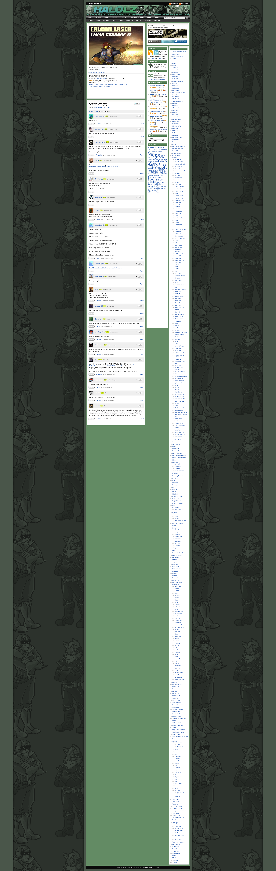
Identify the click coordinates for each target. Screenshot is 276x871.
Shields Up (175, 707)
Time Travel (175, 813)
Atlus (176, 593)
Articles (177, 530)
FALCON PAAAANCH (178, 146)
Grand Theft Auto (179, 260)
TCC (96, 360)
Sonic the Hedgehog (181, 376)
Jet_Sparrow (99, 179)
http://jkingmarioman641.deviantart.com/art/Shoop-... (105, 268)
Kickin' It (174, 487)
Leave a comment (97, 86)
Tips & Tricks (176, 815)
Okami (176, 323)
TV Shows (148, 20)
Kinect (178, 744)
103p (107, 332)
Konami (177, 629)
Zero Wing (178, 439)
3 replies (99, 339)
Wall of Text (175, 851)
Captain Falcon (154, 149)
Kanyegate (175, 485)
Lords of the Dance (177, 496)
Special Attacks (109, 84)
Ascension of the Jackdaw (157, 107)
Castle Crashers (179, 186)
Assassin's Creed (180, 164)
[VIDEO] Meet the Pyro (156, 121)
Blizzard (177, 600)
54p (105, 306)
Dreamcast (178, 756)
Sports (174, 720)
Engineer (157, 157)
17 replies (99, 155)
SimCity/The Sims (180, 371)
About (156, 18)
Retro (174, 689)
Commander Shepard (156, 151)
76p (105, 276)
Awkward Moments (177, 70)
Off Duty (174, 560)
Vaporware (175, 846)
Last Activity (107, 107)
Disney (177, 516)
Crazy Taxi (178, 202)
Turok (176, 421)
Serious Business (177, 705)
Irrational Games (179, 627)
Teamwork (175, 804)
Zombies (174, 862)
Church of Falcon (177, 108)
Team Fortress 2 (179, 401)
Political (174, 575)
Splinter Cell (178, 383)
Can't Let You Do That (178, 92)
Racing (174, 682)
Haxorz (174, 446)
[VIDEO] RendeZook (156, 116)
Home (90, 18)
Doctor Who (178, 826)
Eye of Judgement (180, 238)
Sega (176, 654)
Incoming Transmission (179, 476)
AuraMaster (98, 197)
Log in (157, 867)
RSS (153, 58)
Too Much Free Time (178, 817)
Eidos (176, 609)
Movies (114, 20)
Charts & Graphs (177, 99)
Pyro (150, 177)
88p (105, 345)
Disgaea (177, 222)
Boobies (174, 83)
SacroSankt (98, 319)
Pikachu (161, 170)
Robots (174, 691)
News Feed (174, 3)
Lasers (96, 84)
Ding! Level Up (176, 126)
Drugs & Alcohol (177, 137)
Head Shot (175, 448)
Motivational (176, 507)
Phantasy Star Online (181, 332)
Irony (173, 480)
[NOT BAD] (93, 80)
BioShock (177, 173)
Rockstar (177, 652)
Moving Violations (177, 523)
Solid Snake (160, 182)
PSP (176, 779)
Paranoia (175, 564)
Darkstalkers (178, 211)
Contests (177, 534)
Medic (163, 167)
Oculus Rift (180, 747)
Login (91, 111)
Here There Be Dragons (179, 455)
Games (98, 20)
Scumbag (175, 698)
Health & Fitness (177, 451)
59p (104, 319)
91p (101, 160)
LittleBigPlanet (179, 294)
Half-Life (177, 269)
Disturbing (175, 133)
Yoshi (157, 192)
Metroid (177, 310)
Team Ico (177, 663)
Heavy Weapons (177, 453)
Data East (177, 607)
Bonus (176, 532)
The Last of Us (179, 410)
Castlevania (178, 189)
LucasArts (177, 632)
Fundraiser (178, 539)
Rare (176, 647)
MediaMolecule (179, 636)
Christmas (177, 466)
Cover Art (175, 115)
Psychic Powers (177, 582)
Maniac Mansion (179, 296)
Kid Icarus (177, 278)
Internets (174, 478)
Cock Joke (175, 110)
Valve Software (179, 677)
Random (98, 18)
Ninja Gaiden (178, 321)
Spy (156, 185)
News (121, 20)
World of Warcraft (180, 434)
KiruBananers (99, 345)
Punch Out (178, 350)
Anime (174, 63)
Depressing (175, 124)
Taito (176, 661)
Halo (176, 271)
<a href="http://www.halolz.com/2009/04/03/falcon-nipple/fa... (111, 365)
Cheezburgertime (177, 101)
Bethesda (177, 595)
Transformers (178, 839)
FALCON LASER (98, 76)
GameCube (178, 761)
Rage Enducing (177, 684)
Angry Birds (178, 159)
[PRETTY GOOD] (95, 80)
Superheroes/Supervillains (180, 736)
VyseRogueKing (100, 332)
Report (142, 124)
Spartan (150, 186)
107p (107, 142)
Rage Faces (176, 686)
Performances (176, 569)
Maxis (176, 634)
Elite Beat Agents (179, 236)
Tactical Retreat (176, 799)
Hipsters (174, 460)
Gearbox (177, 616)
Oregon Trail (178, 325)
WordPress (151, 867)
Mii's (173, 505)
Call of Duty (178, 184)
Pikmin (177, 337)
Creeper (151, 153)
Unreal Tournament (180, 425)
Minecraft (177, 312)
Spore (176, 385)
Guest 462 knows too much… (158, 125)
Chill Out (174, 103)
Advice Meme (179, 509)
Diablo (176, 220)
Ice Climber (178, 273)
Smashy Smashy (177, 711)
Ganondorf (156, 159)
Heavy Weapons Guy (157, 163)
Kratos (159, 166)
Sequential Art (176, 702)
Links (149, 18)
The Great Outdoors (178, 806)
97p (105, 380)
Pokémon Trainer (156, 171)
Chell (149, 151)
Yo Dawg (175, 860)
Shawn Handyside (100, 78)
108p (106, 225)
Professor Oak (157, 175)
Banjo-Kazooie (179, 166)
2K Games (178, 586)
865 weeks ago (114, 225)
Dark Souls (178, 209)
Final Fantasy (178, 245)
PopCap (177, 645)
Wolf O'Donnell (154, 191)
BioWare (177, 598)
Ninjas (174, 550)
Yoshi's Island (179, 437)
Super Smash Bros (119, 84)
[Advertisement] (115, 441)
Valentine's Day (179, 471)
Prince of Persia (179, 346)
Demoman (154, 154)
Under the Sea (176, 844)
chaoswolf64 (99, 306)
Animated (175, 61)
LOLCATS (175, 494)
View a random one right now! (156, 79)
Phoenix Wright (179, 334)
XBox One (177, 796)
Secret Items (176, 700)
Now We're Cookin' (177, 555)
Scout (151, 179)
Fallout (177, 243)
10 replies (99, 374)
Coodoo (97, 406)
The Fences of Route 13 (157, 111)
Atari (176, 754)
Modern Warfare (179, 314)
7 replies (99, 354)
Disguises (175, 130)
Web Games (178, 783)
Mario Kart (178, 298)
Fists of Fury (175, 151)
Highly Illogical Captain (179, 458)
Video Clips (157, 20)
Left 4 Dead (178, 291)
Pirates (174, 573)
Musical (174, 526)
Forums (114, 18)
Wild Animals (176, 858)
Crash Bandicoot (179, 200)
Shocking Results (177, 709)
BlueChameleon (100, 116)
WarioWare (178, 430)
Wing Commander (180, 432)
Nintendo (101, 84)
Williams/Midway (179, 679)
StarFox (177, 390)
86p (100, 289)
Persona (177, 330)
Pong (176, 341)
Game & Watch (179, 253)
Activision (177, 591)
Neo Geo (177, 768)
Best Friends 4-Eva (177, 81)
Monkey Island (179, 316)
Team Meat (178, 666)
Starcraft (177, 387)
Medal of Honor (179, 303)
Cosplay (174, 112)
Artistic (90, 20)
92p (107, 116)
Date (95, 107)
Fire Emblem (178, 247)
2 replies (99, 124)
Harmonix (177, 618)
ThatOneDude (99, 276)
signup (97, 111)
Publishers (129, 20)
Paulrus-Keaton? (100, 142)
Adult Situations (177, 54)
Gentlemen (175, 442)
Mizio (99, 69)
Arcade (177, 752)
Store (106, 18)
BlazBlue (177, 175)
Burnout (177, 182)
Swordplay (175, 739)
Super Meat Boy (179, 396)
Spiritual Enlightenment (179, 718)
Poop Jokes (175, 578)
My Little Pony (179, 830)
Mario (155, 167)
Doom (176, 227)
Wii (127, 84)
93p (102, 405)
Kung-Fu (174, 489)
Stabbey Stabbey (177, 723)
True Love (175, 820)
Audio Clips (175, 67)
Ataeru (97, 160)
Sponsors (177, 548)
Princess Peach (154, 173)
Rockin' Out (175, 693)
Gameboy (177, 758)
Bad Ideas (175, 77)
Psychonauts (178, 348)
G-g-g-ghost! (176, 155)
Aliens (174, 58)
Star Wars (177, 518)
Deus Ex (177, 215)
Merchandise (178, 541)
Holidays (106, 20)
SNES (176, 781)
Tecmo (176, 670)
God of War (178, 258)
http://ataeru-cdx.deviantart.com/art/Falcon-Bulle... (105, 167)
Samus (160, 178)
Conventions (178, 536)
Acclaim (177, 588)
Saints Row (178, 365)
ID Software (178, 622)
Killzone (177, 282)
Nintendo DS (178, 772)
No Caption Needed (178, 553)
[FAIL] (90, 80)
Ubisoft (177, 675)
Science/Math (176, 696)
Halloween (178, 468)
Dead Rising (178, 213)
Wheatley (154, 190)
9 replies (99, 400)
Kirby (155, 166)
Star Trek (177, 833)
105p (100, 359)
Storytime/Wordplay (178, 732)
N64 (176, 765)
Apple (176, 749)
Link (164, 165)
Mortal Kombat (179, 319)
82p (105, 179)
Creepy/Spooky (176, 119)
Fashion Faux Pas (177, 149)
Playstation (178, 777)
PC (175, 774)
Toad (165, 186)
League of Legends (180, 289)
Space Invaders (179, 380)
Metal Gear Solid (179, 307)
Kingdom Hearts (179, 285)
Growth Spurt (176, 444)
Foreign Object (176, 153)
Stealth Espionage (177, 725)
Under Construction (178, 842)
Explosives (175, 139)
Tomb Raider (178, 418)
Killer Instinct (178, 280)
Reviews (177, 545)
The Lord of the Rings (181, 520)
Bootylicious (176, 86)
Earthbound (178, 234)
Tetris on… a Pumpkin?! (157, 85)
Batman (177, 514)
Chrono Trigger (179, 191)
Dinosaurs (175, 128)
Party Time (175, 566)
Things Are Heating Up (179, 811)
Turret (149, 188)
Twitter (159, 58)
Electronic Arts (179, 611)
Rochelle (155, 177)
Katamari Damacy (180, 276)
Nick (156, 170)
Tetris (176, 405)
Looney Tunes (179, 828)
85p (106, 129)
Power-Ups (175, 580)
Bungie (177, 602)
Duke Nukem (178, 231)
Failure (174, 144)
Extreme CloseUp (177, 142)
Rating (100, 107)
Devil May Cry (179, 218)
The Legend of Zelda (181, 412)
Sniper (159, 179)
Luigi (150, 168)
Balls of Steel (176, 79)
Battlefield (177, 168)
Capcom (177, 604)
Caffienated (175, 90)
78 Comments (107, 86)
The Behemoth (179, 672)
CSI (176, 824)
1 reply (98, 219)
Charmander (163, 149)
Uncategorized (179, 423)
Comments (184, 3)
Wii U (176, 788)
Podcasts (177, 543)
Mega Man (151, 170)
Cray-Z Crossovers (177, 117)
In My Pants (175, 473)
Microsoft (177, 638)
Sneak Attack (176, 714)
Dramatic (175, 135)
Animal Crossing (179, 162)
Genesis (177, 763)
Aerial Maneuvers (177, 56)
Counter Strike (179, 198)
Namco (177, 641)
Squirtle (161, 186)
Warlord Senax (99, 129)
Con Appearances (137, 18)
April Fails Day (179, 464)
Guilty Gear (178, 262)
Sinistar (177, 374)
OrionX (97, 210)
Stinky (174, 727)
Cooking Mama (179, 196)
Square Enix (178, 659)
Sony (176, 656)
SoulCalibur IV (179, 378)
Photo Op (175, 571)
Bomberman (178, 177)
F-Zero (91, 84)
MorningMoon (99, 380)
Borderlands (178, 180)
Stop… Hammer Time (178, 730)
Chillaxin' (175, 105)
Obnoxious (175, 557)
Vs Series (177, 428)
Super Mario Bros (180, 394)
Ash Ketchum (153, 147)
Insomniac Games (180, 625)
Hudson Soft (178, 620)
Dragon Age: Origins (180, 229)
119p (102, 392)
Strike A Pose (176, 734)
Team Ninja (178, 668)
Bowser (161, 147)
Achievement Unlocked (179, 52)
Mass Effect (178, 300)
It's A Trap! (175, 482)
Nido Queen (153, 90)
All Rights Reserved (136, 867)
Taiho (96, 289)
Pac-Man (177, 328)
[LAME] (92, 80)
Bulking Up (175, 88)
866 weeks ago (113, 116)
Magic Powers (176, 501)
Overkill (174, 562)
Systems (139, 20)
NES (176, 770)
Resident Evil (178, 359)
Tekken (177, 403)
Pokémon (177, 339)
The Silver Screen (177, 808)
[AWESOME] (97, 80)
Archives (124, 18)
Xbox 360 (177, 790)
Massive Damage (177, 503)
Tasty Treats (175, 802)
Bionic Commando (180, 171)
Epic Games (178, 613)
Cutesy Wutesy (176, 121)
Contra (177, 193)
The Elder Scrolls (180, 408)
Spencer (97, 393)
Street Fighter (178, 392)
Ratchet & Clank (179, 353)
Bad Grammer (176, 74)
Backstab (175, 72)
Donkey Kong (179, 224)
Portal (176, 344)
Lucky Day (175, 498)
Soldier (152, 181)
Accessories (178, 743)
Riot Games (178, 650)
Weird (174, 855)
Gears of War (178, 256)
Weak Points (176, 853)
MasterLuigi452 (99, 225)
